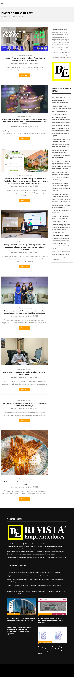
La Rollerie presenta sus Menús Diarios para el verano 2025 (24, 483)
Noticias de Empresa (24, 55)
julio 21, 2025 (34, 63)
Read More (25, 75)
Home (5, 17)
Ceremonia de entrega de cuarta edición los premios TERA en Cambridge (24, 404)
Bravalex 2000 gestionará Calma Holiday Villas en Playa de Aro (24, 373)
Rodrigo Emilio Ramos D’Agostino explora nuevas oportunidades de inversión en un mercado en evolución (25, 247)
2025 (13, 17)
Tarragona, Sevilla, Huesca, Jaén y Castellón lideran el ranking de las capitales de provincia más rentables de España (60, 131)
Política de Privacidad (51, 669)
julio (19, 17)
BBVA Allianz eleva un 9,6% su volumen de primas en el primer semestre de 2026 (61, 100)
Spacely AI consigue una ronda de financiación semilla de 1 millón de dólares (25, 59)
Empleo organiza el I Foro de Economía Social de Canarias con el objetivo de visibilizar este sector (25, 312)
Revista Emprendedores (24, 3)
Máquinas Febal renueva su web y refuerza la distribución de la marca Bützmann (61, 108)
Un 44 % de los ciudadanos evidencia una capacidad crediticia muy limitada (60, 218)
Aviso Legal (39, 669)
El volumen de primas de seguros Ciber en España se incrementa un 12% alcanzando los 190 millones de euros (24, 121)
